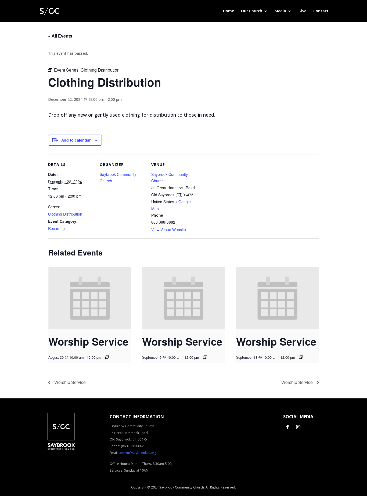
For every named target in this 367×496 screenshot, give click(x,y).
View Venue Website (168, 229)
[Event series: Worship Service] (107, 357)
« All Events (60, 36)
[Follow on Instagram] (298, 427)
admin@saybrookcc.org (137, 452)
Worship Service (88, 341)
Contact (321, 11)
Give (302, 11)
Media (280, 11)
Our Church (251, 11)
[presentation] (89, 298)
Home (228, 11)
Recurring (56, 228)
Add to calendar (76, 140)
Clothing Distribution (65, 214)
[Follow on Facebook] (287, 427)
